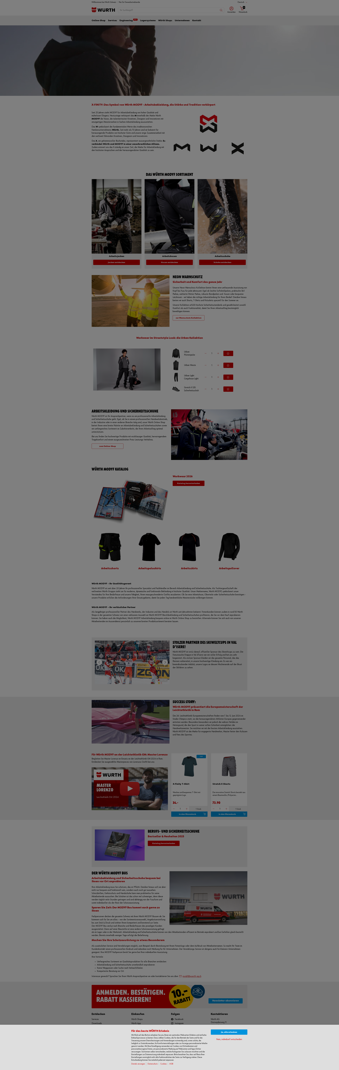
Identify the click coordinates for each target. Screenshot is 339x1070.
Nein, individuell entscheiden (229, 1039)
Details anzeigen (138, 1064)
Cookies (163, 1064)
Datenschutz (153, 1064)
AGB (171, 1064)
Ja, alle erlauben (229, 1032)
